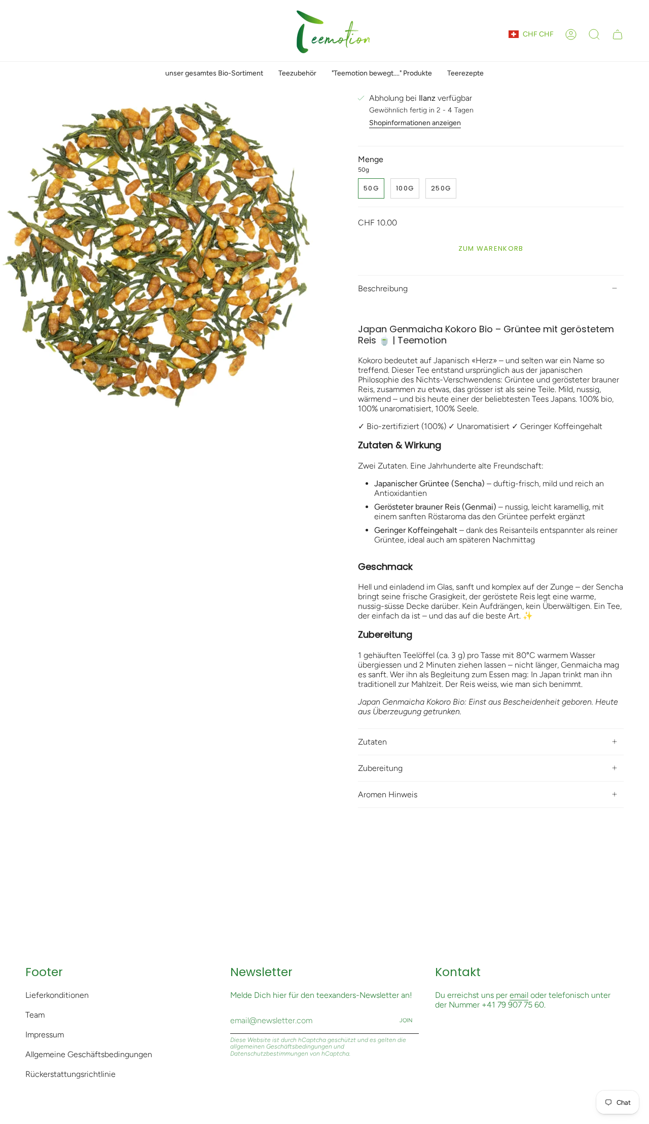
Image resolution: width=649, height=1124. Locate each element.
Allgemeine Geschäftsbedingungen (88, 1054)
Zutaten (372, 742)
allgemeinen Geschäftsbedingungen (281, 1046)
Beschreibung (383, 288)
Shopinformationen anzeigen (415, 123)
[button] (594, 34)
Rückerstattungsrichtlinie (70, 1074)
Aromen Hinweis (387, 794)
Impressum (44, 1034)
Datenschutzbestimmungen (269, 1053)
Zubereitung (380, 768)
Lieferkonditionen (57, 995)
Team (35, 1015)
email (519, 995)
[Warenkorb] (617, 34)
